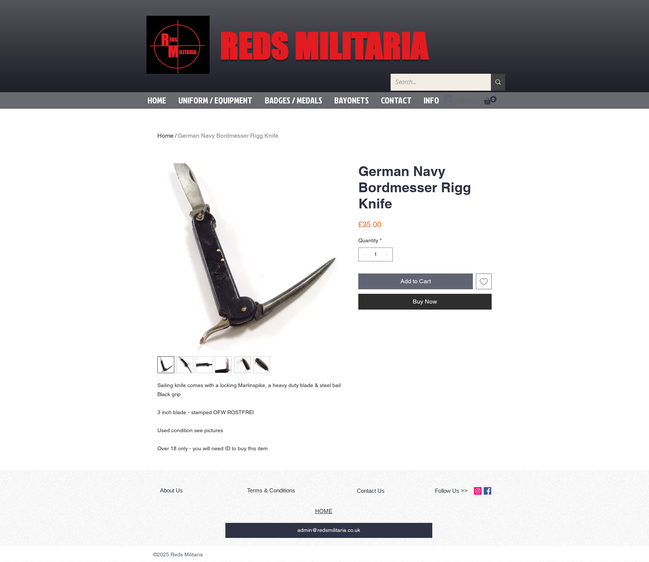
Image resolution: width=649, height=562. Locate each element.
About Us (172, 490)
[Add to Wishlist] (484, 281)
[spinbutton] (375, 254)
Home (165, 135)
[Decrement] (364, 254)
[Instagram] (477, 491)
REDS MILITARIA (324, 45)
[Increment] (387, 254)
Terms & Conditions (272, 490)
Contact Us (371, 491)
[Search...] (498, 82)
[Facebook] (487, 491)
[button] (215, 100)
